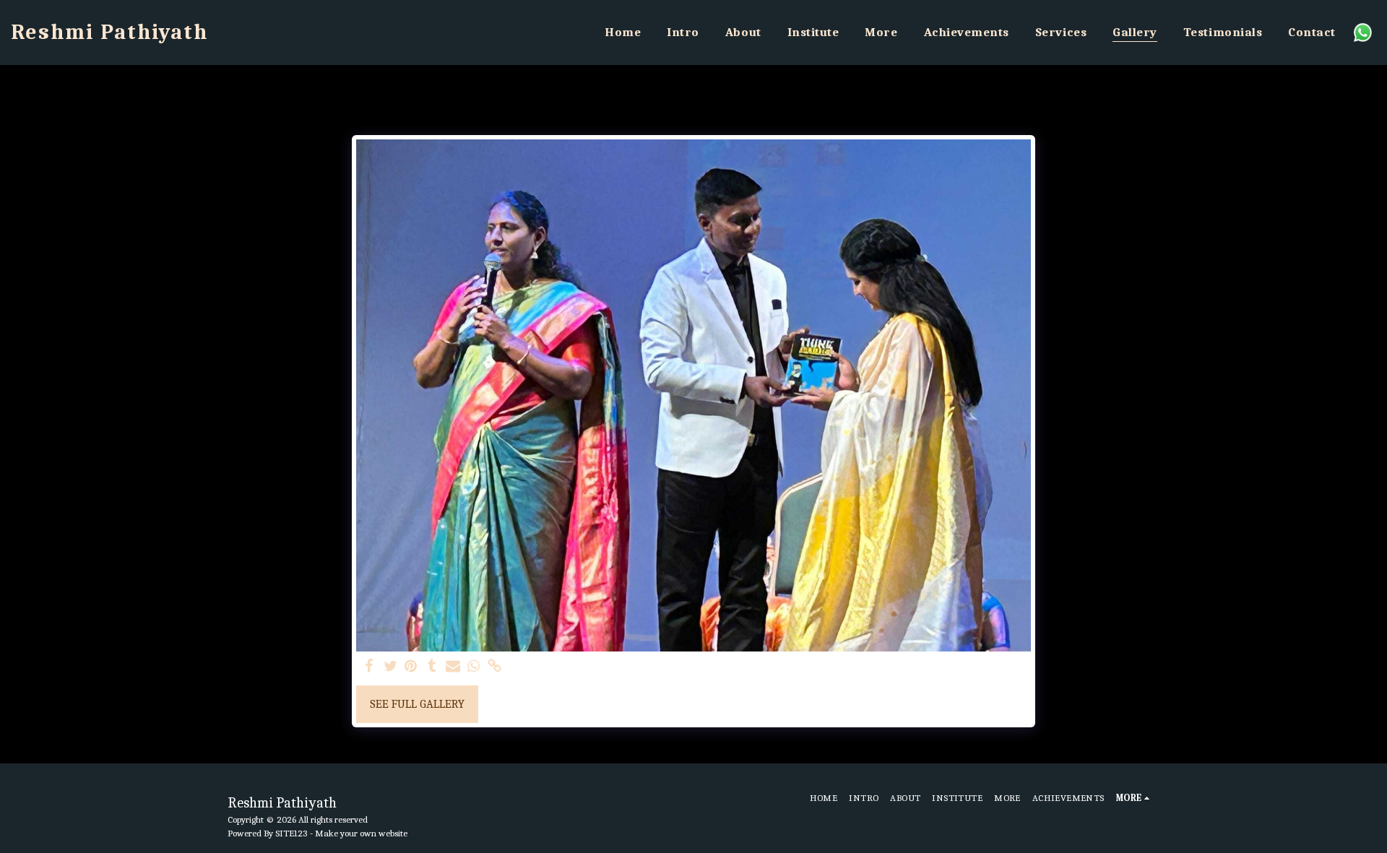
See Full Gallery (417, 704)
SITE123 (291, 833)
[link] (494, 667)
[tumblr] (432, 667)
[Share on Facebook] (369, 667)
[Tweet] (390, 667)
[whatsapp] (473, 667)
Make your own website (361, 833)
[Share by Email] (452, 667)
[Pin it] (411, 667)
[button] (1362, 32)
